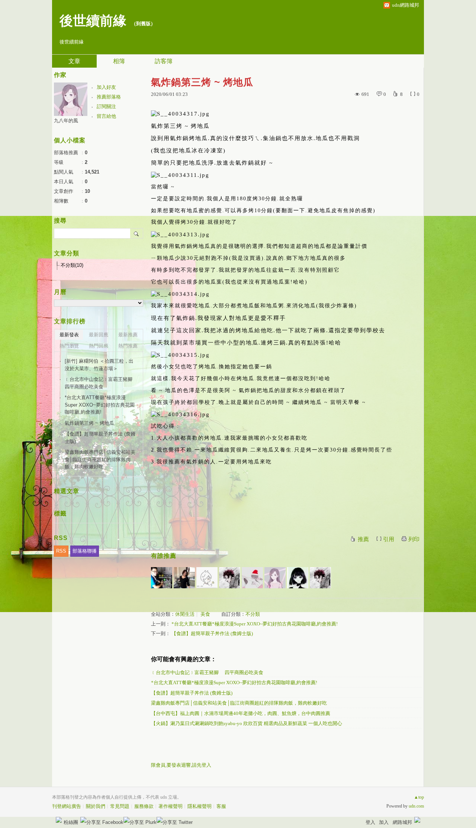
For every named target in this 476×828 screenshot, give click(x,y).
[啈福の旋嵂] (252, 577)
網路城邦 (402, 822)
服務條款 (144, 806)
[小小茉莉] (184, 577)
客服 (221, 806)
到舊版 (143, 23)
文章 (74, 61)
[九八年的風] (275, 577)
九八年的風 (66, 120)
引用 (388, 539)
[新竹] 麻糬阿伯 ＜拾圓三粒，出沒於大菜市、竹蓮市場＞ (99, 364)
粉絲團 (71, 822)
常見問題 (119, 806)
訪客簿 (164, 61)
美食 (205, 614)
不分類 (252, 614)
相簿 (119, 61)
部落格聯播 (85, 551)
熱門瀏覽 (69, 346)
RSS (61, 551)
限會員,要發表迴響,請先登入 (181, 765)
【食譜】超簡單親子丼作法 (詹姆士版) (212, 633)
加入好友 (106, 87)
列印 (413, 539)
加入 (384, 822)
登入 (370, 822)
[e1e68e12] (320, 577)
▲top (419, 797)
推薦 (363, 539)
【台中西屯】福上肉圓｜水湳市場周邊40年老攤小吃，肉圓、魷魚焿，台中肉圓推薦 (240, 713)
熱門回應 (98, 346)
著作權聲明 (170, 806)
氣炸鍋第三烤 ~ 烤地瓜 (89, 423)
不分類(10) (72, 265)
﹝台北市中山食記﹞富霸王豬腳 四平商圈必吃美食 (207, 672)
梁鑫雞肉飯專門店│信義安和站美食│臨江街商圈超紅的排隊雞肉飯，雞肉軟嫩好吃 (239, 703)
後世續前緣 (93, 20)
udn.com (416, 806)
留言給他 (106, 116)
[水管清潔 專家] (161, 577)
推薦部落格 (109, 97)
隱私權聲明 (199, 806)
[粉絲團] (59, 820)
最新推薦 (128, 334)
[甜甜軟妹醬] (297, 577)
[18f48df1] (229, 577)
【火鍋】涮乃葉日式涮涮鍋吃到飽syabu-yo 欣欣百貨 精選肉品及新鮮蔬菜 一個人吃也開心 (246, 723)
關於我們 (95, 806)
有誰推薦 (163, 556)
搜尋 (136, 233)
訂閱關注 (106, 106)
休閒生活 (184, 614)
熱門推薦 (128, 346)
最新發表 (69, 334)
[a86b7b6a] (207, 577)
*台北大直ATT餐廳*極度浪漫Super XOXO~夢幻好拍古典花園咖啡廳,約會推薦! (254, 624)
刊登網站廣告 (66, 806)
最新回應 (98, 334)
